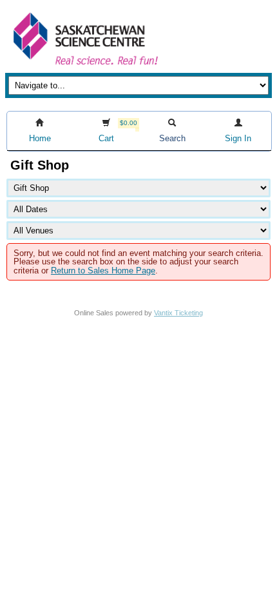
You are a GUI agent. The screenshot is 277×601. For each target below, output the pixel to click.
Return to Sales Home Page (103, 270)
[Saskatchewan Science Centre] (84, 66)
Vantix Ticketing (178, 313)
